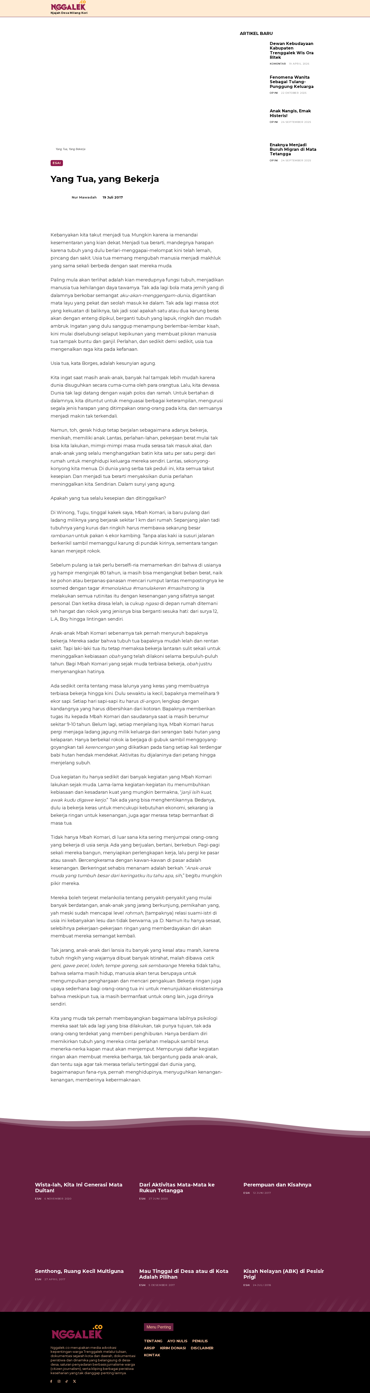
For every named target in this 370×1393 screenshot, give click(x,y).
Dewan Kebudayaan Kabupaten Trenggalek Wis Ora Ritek (292, 50)
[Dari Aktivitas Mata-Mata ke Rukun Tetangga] (185, 1152)
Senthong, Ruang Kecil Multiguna (79, 1271)
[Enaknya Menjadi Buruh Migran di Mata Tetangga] (253, 156)
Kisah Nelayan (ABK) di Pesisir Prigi (283, 1274)
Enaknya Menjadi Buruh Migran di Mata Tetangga (293, 149)
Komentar (278, 63)
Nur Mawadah (84, 197)
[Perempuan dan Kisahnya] (289, 1152)
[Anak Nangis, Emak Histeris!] (253, 122)
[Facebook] (90, 219)
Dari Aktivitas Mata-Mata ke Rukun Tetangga (177, 1187)
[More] (137, 219)
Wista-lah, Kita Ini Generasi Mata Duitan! (79, 1187)
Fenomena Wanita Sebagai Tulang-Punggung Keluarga (292, 82)
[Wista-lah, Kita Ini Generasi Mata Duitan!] (81, 1152)
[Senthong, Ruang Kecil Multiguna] (81, 1238)
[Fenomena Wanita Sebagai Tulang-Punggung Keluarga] (253, 88)
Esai (57, 163)
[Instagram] (59, 1381)
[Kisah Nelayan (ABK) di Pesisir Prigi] (289, 1238)
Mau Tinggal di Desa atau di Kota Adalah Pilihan (184, 1274)
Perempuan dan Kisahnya (277, 1185)
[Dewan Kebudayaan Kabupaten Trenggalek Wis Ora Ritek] (253, 54)
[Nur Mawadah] (64, 197)
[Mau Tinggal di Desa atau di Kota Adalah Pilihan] (185, 1238)
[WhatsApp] (125, 219)
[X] (102, 219)
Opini (274, 92)
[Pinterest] (113, 219)
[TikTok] (66, 1381)
